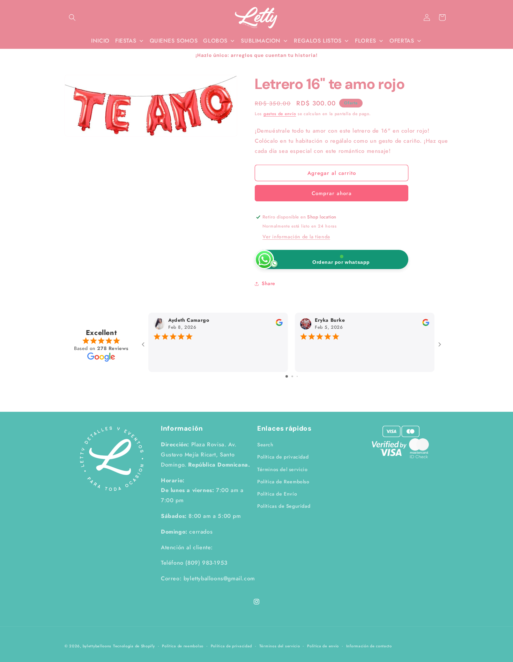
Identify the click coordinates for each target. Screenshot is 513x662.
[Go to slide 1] (286, 376)
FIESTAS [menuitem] (125, 41)
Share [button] (268, 283)
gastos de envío (279, 114)
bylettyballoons (97, 646)
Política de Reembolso (283, 481)
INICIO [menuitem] (100, 41)
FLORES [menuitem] (365, 41)
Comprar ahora (332, 193)
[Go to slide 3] (297, 376)
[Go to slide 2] (292, 376)
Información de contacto (369, 646)
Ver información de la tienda (296, 236)
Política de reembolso (182, 646)
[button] (72, 17)
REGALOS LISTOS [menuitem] (317, 41)
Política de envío (323, 646)
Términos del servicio (282, 469)
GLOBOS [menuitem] (215, 41)
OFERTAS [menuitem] (401, 41)
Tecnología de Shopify (134, 646)
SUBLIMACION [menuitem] (261, 41)
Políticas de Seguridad (283, 506)
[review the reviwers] (279, 324)
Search (265, 444)
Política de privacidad (282, 456)
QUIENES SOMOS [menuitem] (174, 41)
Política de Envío (277, 493)
